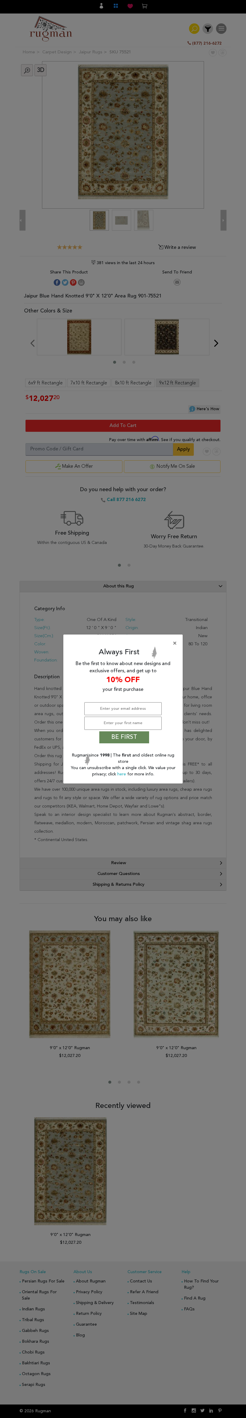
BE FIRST (124, 737)
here (122, 774)
